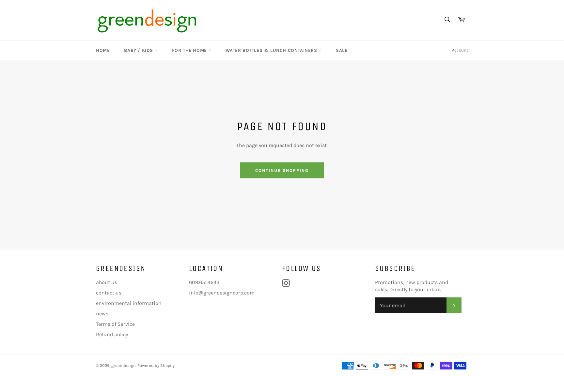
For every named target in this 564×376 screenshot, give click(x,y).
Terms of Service (115, 324)
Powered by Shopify (156, 365)
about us (106, 282)
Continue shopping (281, 170)
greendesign (123, 365)
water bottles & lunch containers (272, 50)
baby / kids (139, 50)
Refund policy (112, 334)
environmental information (129, 303)
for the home (190, 50)
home (103, 50)
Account (460, 50)
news (102, 313)
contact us (108, 293)
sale (341, 50)
